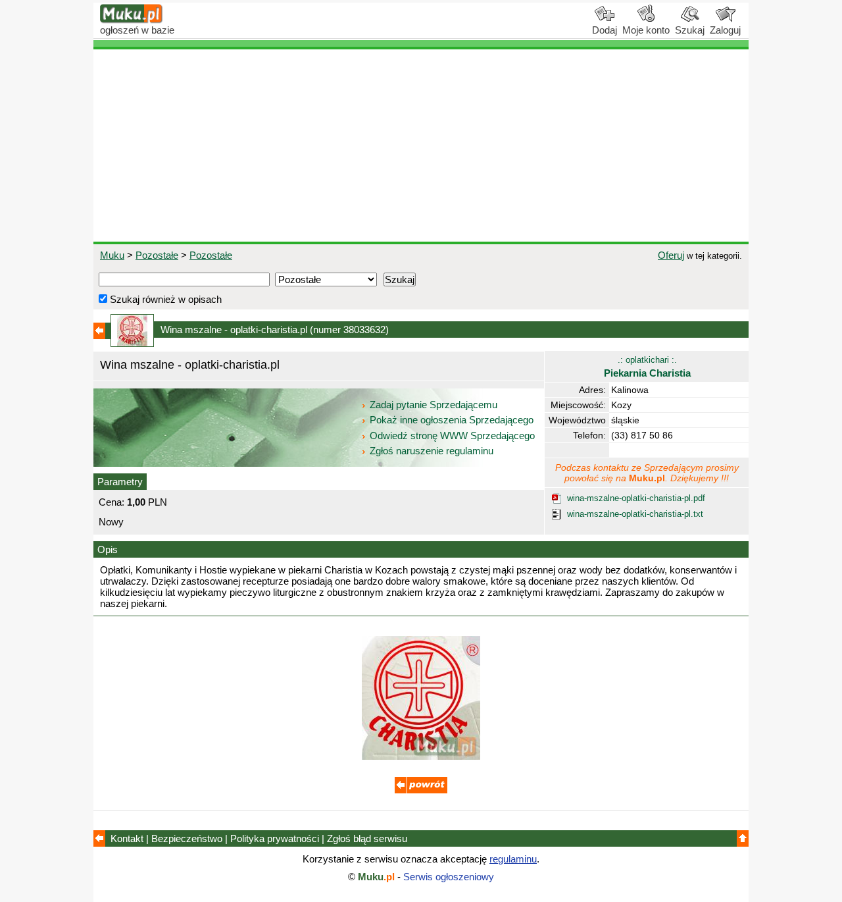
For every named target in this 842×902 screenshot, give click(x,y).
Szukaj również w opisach (164, 299)
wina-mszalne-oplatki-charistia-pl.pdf (636, 498)
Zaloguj (725, 30)
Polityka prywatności (274, 838)
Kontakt (127, 838)
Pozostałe (157, 255)
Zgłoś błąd (367, 838)
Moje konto (646, 30)
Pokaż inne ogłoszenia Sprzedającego (451, 419)
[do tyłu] (421, 789)
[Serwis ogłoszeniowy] (131, 20)
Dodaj (604, 30)
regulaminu (513, 858)
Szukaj (690, 30)
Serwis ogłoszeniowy (448, 876)
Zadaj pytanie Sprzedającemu (433, 404)
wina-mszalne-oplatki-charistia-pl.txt (635, 514)
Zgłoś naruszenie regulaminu (430, 450)
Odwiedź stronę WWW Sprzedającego (452, 435)
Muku (112, 255)
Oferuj (671, 255)
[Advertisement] (421, 145)
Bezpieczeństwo (186, 838)
